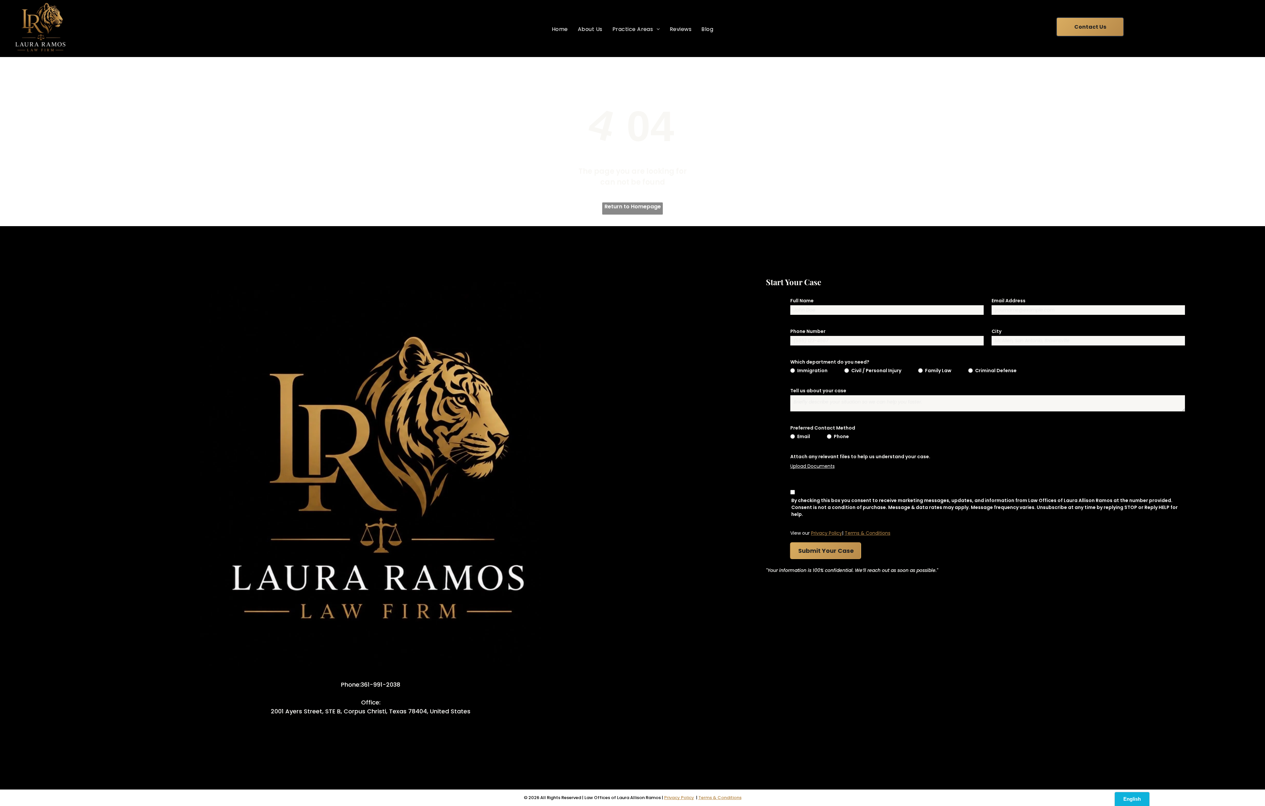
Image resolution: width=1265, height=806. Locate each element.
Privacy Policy (826, 533)
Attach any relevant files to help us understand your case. (860, 456)
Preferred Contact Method (822, 428)
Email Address (1009, 300)
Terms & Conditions (867, 533)
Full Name (802, 300)
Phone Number (808, 331)
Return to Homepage (632, 206)
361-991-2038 (380, 684)
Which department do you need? (829, 362)
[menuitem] (560, 29)
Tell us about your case (818, 390)
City (996, 331)
